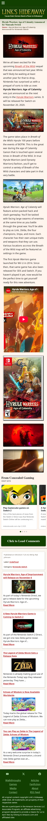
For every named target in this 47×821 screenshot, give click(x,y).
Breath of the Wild (25, 66)
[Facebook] (39, 774)
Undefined (14, 562)
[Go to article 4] (26, 531)
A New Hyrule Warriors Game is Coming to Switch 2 (19, 615)
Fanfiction (35, 784)
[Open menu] (3, 3)
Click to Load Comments (23, 541)
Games (13, 784)
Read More (8, 605)
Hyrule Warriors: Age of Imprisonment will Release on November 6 (23, 576)
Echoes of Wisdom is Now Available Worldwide (21, 694)
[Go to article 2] (22, 531)
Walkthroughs (13, 780)
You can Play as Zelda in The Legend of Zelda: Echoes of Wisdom (23, 733)
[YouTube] (7, 774)
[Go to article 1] (20, 531)
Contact (13, 792)
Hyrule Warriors (25, 97)
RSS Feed (35, 792)
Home (4, 27)
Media (13, 788)
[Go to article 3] (24, 531)
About (35, 788)
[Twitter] (23, 774)
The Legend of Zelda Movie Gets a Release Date (20, 654)
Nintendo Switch (20, 567)
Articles (35, 780)
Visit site (6, 481)
